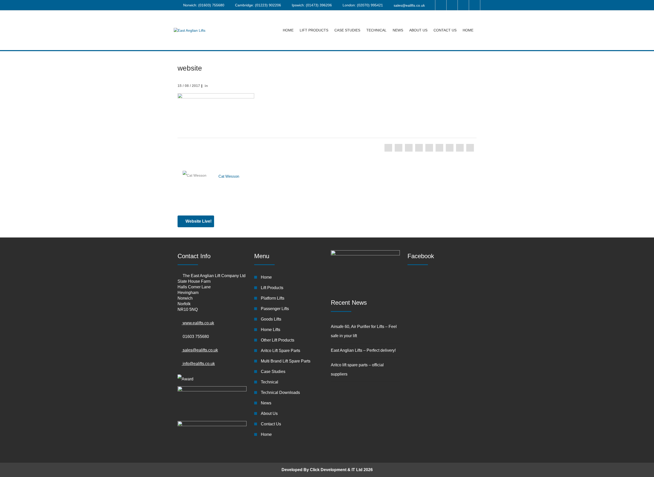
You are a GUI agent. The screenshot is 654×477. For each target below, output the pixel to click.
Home (288, 30)
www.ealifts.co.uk (198, 323)
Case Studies (347, 30)
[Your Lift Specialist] (189, 30)
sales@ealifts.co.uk (409, 5)
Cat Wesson (228, 176)
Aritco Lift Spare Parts (280, 350)
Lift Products (314, 30)
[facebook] (388, 148)
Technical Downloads (280, 392)
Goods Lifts (271, 319)
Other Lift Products (277, 340)
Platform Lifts (272, 298)
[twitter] (398, 148)
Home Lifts (270, 329)
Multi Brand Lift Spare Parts (285, 361)
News (398, 30)
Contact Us (445, 30)
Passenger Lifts (275, 308)
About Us (418, 30)
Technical (376, 30)
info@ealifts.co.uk (198, 363)
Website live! (198, 221)
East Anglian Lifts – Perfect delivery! (363, 350)
